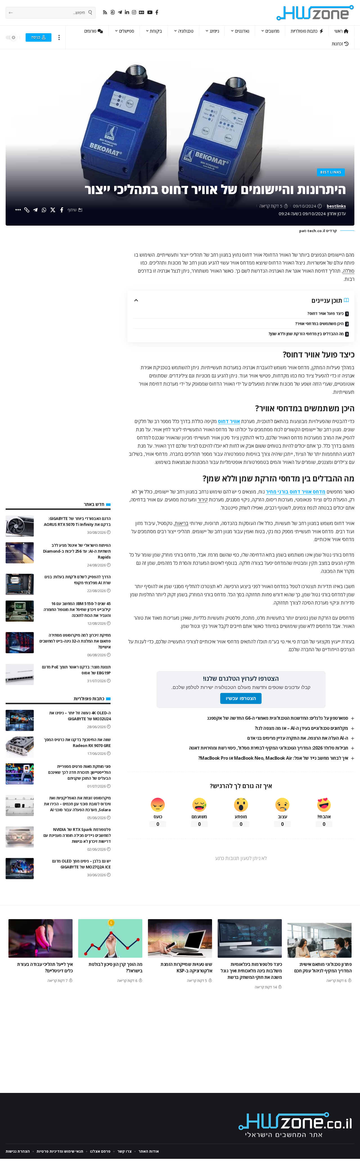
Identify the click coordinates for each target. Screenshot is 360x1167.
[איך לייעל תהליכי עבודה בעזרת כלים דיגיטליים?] (40, 938)
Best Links (330, 172)
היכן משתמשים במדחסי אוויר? (319, 323)
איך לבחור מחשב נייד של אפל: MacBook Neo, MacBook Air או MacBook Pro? (273, 758)
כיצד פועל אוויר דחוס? (325, 313)
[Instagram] (134, 12)
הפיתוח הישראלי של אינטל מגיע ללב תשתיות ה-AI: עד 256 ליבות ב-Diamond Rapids (77, 551)
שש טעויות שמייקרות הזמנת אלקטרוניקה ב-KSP (186, 967)
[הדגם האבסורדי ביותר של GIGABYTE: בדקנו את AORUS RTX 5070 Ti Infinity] (20, 526)
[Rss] (105, 12)
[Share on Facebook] (62, 209)
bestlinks (336, 206)
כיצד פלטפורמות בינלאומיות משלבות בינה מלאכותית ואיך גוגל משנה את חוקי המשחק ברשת (251, 970)
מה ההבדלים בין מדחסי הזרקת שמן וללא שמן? (306, 333)
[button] (59, 37)
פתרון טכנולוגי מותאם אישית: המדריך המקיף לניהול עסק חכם (323, 967)
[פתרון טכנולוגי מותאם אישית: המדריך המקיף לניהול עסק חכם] (319, 938)
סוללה (348, 271)
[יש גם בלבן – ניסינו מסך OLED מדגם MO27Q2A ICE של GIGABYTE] (20, 868)
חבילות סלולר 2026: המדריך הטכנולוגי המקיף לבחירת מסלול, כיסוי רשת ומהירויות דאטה (268, 748)
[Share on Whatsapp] (44, 209)
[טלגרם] (119, 12)
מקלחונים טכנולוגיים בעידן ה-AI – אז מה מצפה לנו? (301, 728)
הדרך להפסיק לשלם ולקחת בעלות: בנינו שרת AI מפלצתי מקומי (77, 579)
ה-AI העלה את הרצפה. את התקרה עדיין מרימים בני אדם (297, 738)
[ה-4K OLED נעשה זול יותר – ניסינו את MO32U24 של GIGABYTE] (20, 720)
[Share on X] (53, 209)
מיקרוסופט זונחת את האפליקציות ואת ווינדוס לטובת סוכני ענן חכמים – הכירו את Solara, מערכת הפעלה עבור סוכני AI (77, 803)
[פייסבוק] (157, 12)
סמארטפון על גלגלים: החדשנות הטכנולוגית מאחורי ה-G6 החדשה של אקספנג (277, 718)
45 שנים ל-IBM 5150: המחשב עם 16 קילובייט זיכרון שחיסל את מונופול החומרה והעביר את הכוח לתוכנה (77, 609)
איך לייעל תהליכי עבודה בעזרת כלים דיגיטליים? (45, 967)
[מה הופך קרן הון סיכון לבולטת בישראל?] (110, 938)
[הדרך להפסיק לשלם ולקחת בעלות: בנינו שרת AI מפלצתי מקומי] (20, 584)
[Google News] (142, 12)
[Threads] (112, 12)
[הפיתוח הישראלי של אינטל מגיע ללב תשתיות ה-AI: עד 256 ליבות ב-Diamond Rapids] (20, 552)
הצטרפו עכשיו (241, 698)
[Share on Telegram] (35, 209)
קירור (203, 499)
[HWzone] (315, 12)
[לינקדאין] (126, 12)
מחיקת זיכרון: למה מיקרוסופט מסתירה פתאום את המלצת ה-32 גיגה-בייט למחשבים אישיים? (75, 641)
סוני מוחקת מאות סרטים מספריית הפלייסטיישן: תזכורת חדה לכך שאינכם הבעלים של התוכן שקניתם (79, 772)
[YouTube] (150, 12)
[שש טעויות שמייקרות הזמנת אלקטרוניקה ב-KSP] (180, 938)
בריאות (181, 523)
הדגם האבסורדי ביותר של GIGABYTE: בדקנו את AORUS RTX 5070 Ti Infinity (77, 521)
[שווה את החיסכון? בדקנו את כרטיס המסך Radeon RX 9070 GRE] (20, 747)
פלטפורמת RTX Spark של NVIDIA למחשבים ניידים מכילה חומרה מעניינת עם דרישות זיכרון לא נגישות (77, 835)
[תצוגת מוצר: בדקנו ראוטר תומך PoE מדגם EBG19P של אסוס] (20, 674)
